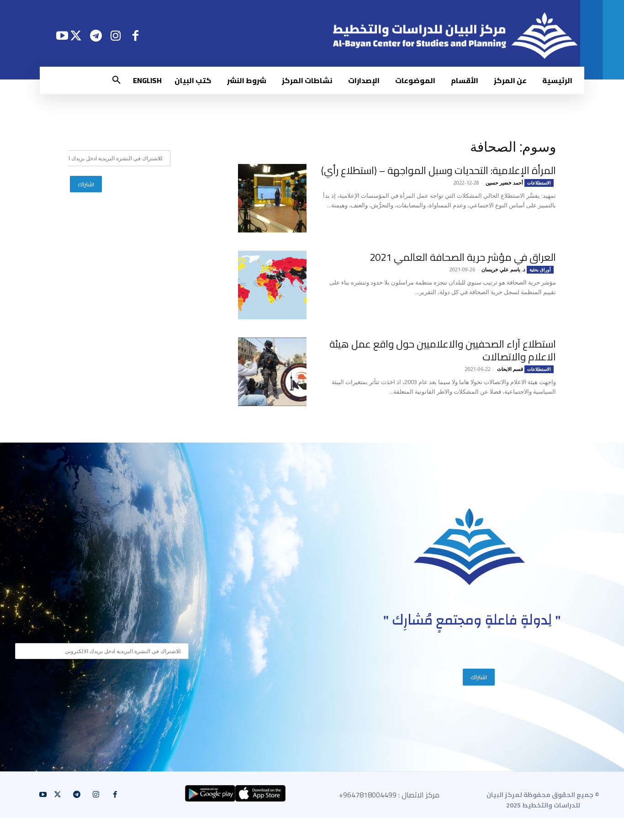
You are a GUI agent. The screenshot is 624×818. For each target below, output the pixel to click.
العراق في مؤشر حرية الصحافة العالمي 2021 (463, 257)
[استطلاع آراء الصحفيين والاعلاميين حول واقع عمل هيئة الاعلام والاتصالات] (272, 372)
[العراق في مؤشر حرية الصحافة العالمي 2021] (272, 285)
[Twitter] (76, 35)
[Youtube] (62, 35)
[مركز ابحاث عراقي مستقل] (469, 547)
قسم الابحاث (510, 368)
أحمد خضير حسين (504, 182)
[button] (116, 80)
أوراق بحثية (540, 269)
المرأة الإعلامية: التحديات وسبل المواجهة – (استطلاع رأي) (438, 170)
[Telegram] (96, 35)
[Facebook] (135, 35)
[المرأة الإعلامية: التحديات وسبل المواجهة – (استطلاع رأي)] (272, 198)
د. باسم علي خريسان (503, 269)
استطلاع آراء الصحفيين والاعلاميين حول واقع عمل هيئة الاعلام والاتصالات (442, 350)
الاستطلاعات (539, 182)
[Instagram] (116, 35)
